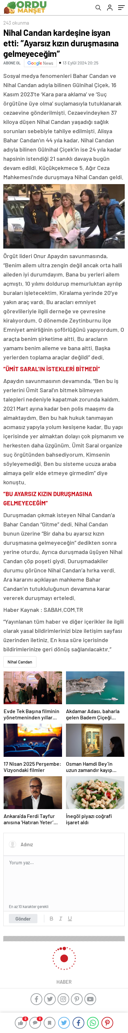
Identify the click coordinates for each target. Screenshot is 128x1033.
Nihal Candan (20, 661)
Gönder (23, 919)
